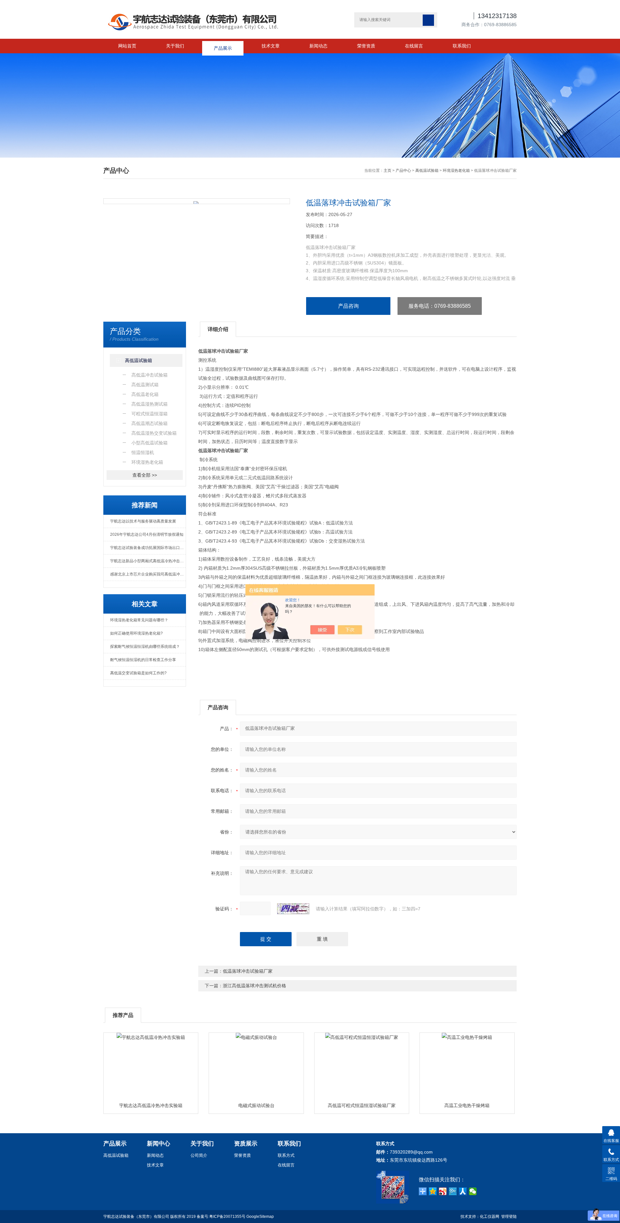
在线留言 (414, 45)
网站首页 (127, 45)
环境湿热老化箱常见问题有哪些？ (139, 620)
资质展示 (245, 1143)
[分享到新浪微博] (443, 1191)
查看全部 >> (144, 475)
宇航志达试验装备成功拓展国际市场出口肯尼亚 (148, 547)
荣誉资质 (366, 45)
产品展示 (223, 45)
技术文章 (271, 45)
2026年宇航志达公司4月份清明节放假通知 (146, 534)
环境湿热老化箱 (456, 170)
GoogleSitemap (260, 1216)
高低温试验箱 (427, 170)
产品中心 (403, 170)
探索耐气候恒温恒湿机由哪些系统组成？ (145, 646)
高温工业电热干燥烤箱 (467, 1105)
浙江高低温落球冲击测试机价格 (254, 985)
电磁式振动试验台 (256, 1105)
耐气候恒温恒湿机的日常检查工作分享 (143, 660)
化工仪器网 (489, 1216)
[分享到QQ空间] (433, 1191)
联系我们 (462, 45)
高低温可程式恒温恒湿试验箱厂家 (362, 1105)
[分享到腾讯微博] (453, 1191)
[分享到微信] (473, 1191)
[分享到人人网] (463, 1191)
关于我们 (175, 45)
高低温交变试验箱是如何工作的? (138, 673)
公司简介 (199, 1155)
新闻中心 (158, 1143)
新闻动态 (318, 45)
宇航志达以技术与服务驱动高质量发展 (143, 521)
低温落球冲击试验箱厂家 (248, 971)
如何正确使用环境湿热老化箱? (136, 633)
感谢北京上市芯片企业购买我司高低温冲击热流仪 (148, 574)
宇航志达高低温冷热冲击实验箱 (150, 1105)
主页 (387, 170)
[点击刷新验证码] (293, 908)
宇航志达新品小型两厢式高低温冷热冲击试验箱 (148, 561)
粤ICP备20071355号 (227, 1216)
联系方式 (286, 1155)
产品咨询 (348, 306)
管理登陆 (509, 1216)
